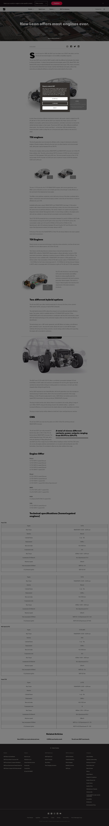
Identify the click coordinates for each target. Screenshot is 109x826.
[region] (55, 97)
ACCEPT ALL (55, 98)
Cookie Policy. (62, 94)
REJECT (55, 107)
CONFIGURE (55, 103)
